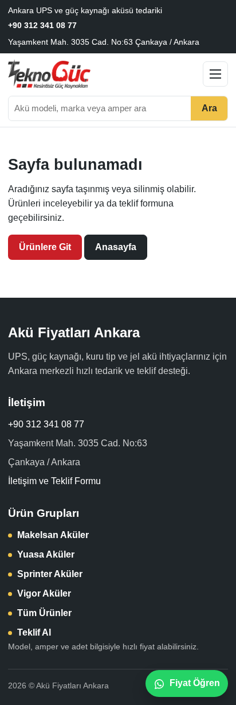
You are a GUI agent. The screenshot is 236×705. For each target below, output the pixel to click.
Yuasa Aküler (45, 554)
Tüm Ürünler (44, 613)
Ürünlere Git (45, 247)
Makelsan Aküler (53, 535)
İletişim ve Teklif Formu (54, 481)
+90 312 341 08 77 (42, 25)
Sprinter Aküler (49, 574)
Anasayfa (115, 247)
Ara (209, 108)
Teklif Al (34, 632)
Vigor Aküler (44, 593)
